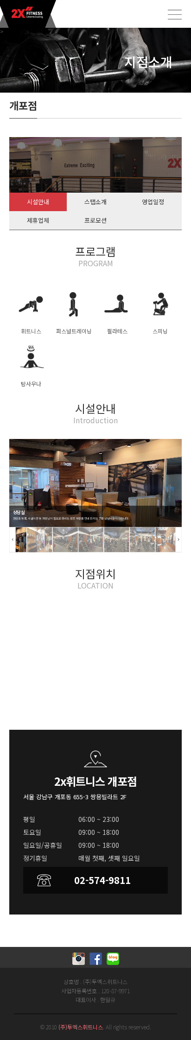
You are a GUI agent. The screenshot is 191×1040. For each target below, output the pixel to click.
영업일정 (153, 201)
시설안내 (38, 201)
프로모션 (95, 220)
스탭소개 (95, 201)
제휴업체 (38, 220)
